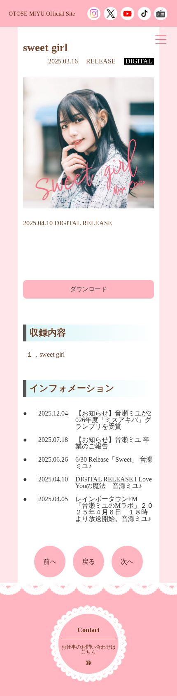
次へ (127, 561)
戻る (88, 561)
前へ (49, 561)
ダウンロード (88, 289)
